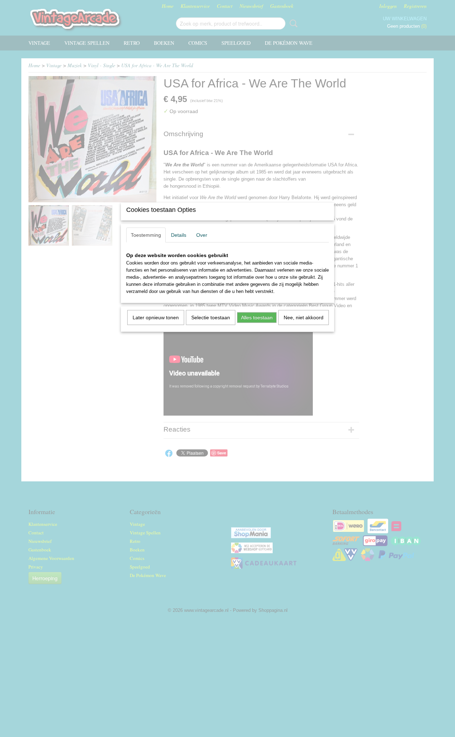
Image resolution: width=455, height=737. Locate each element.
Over (201, 235)
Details (178, 235)
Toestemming (146, 235)
